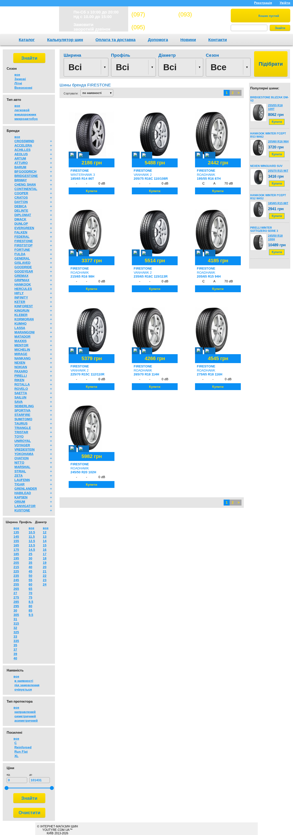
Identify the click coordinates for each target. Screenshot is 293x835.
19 (44, 563)
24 (44, 584)
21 (44, 571)
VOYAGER (22, 445)
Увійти (285, 3)
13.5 (32, 545)
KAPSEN (20, 497)
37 (15, 649)
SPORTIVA (22, 410)
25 (30, 554)
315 (16, 623)
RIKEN (19, 380)
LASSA (19, 328)
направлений (25, 712)
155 (16, 541)
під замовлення (26, 685)
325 (16, 632)
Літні (18, 83)
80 (30, 606)
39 (15, 654)
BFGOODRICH (25, 171)
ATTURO (21, 163)
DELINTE (21, 210)
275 (16, 597)
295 (16, 606)
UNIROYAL (22, 441)
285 (16, 602)
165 (16, 545)
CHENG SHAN (25, 184)
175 (16, 549)
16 (44, 549)
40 (15, 658)
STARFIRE (22, 415)
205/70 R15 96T (278, 170)
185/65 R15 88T (278, 203)
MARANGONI (24, 332)
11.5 (32, 536)
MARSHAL (22, 467)
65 (30, 589)
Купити (277, 121)
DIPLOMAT (22, 215)
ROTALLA (22, 384)
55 (30, 580)
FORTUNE (22, 250)
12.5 (32, 541)
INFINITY (21, 297)
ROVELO (21, 389)
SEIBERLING (24, 406)
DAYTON (21, 202)
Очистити (29, 812)
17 (44, 554)
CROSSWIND (24, 141)
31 (15, 619)
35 (15, 645)
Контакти (217, 39)
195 (16, 558)
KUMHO (20, 323)
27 (15, 593)
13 (44, 536)
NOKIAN (20, 367)
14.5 (32, 549)
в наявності (23, 680)
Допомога (158, 39)
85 (30, 610)
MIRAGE (20, 354)
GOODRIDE (23, 267)
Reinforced (23, 747)
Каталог (27, 39)
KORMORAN (24, 319)
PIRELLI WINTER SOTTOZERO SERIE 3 (264, 229)
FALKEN (20, 232)
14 (44, 541)
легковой (22, 110)
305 (16, 615)
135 (16, 532)
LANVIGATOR (24, 506)
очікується (23, 689)
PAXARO (21, 371)
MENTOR (21, 345)
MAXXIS (20, 341)
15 (44, 545)
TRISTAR (21, 432)
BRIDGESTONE (26, 176)
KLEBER (20, 315)
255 (16, 584)
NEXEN (19, 362)
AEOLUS (21, 154)
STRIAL (20, 471)
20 (44, 567)
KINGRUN (21, 310)
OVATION (21, 458)
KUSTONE (22, 510)
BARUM (20, 167)
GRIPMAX (21, 280)
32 (15, 628)
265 (16, 589)
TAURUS (20, 423)
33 (15, 636)
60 (30, 584)
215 (16, 567)
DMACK (20, 219)
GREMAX (21, 276)
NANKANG (22, 358)
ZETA (18, 475)
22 (44, 576)
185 (16, 554)
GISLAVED (22, 263)
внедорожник (25, 114)
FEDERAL (22, 236)
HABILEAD (22, 493)
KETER (19, 302)
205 (16, 563)
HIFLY (19, 293)
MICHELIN (22, 349)
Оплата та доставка (115, 39)
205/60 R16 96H (278, 141)
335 (16, 641)
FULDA (19, 254)
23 (44, 580)
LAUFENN (22, 480)
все (17, 74)
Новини (188, 39)
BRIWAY (20, 180)
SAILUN (20, 397)
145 (16, 536)
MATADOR (22, 336)
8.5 (31, 602)
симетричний (25, 716)
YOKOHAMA (23, 454)
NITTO (19, 462)
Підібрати (271, 64)
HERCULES (23, 289)
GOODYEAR (23, 271)
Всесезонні (23, 87)
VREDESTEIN (24, 449)
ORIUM (19, 501)
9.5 (31, 615)
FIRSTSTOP (23, 245)
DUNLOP (21, 223)
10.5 (32, 532)
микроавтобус (26, 118)
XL (16, 756)
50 (30, 576)
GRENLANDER (25, 488)
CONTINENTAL (25, 189)
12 (44, 532)
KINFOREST (23, 306)
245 (16, 580)
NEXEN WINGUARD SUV (266, 166)
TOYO (19, 436)
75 (30, 597)
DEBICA (20, 206)
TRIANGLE (22, 428)
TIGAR (19, 484)
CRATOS (21, 197)
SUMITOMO (23, 419)
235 (16, 576)
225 (16, 571)
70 (30, 593)
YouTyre (28, 21)
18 (44, 558)
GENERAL (22, 258)
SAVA (18, 402)
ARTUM (20, 158)
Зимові (20, 79)
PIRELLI (20, 375)
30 (15, 610)
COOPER (21, 193)
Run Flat (21, 751)
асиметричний (26, 720)
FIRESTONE (23, 241)
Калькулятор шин (65, 39)
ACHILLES (22, 150)
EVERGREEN (24, 228)
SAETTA (20, 393)
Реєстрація (263, 3)
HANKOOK (22, 284)
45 (30, 571)
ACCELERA (23, 145)
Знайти (280, 28)
